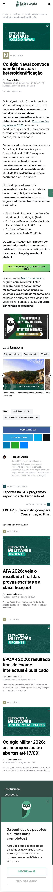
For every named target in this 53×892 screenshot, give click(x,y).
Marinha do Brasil (32, 278)
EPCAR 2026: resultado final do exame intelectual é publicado (26, 665)
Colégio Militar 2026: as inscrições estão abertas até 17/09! (24, 747)
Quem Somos (11, 795)
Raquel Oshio (13, 80)
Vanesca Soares (14, 594)
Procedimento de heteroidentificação (21, 417)
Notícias (16, 14)
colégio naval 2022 (21, 411)
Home (5, 14)
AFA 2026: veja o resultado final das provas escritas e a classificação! (21, 579)
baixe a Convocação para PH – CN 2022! (26, 267)
